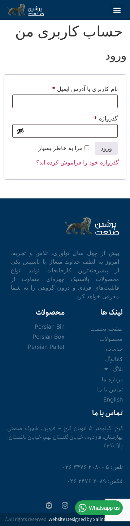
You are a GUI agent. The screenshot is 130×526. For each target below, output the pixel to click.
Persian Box (48, 336)
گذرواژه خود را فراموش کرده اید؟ (77, 162)
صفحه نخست (106, 328)
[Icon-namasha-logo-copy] (49, 504)
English (113, 399)
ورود (106, 148)
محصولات (111, 338)
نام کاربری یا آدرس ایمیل (77, 87)
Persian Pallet (46, 346)
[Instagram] (65, 505)
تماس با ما (110, 389)
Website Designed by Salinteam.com (87, 519)
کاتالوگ (114, 359)
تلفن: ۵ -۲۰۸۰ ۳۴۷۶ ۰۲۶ (92, 466)
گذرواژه (98, 117)
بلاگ (118, 369)
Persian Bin (50, 326)
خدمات (114, 348)
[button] (117, 10)
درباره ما (112, 379)
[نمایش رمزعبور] (20, 131)
